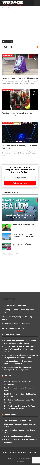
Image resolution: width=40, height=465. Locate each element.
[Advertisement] (20, 24)
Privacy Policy (22, 452)
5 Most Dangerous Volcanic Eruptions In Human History (23, 235)
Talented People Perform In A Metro (17, 113)
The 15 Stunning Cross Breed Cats (17, 436)
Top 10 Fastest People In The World (16, 324)
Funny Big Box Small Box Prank (14, 305)
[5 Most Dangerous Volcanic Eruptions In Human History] (6, 236)
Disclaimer (12, 452)
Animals (20, 211)
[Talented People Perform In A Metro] (20, 99)
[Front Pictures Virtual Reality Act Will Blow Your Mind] (20, 132)
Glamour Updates (12, 334)
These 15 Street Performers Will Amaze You (20, 78)
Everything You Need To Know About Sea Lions (20, 216)
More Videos (10, 414)
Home (5, 452)
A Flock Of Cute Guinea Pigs (13, 328)
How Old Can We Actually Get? (24, 224)
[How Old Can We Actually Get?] (6, 227)
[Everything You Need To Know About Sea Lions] (20, 209)
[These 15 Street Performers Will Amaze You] (20, 64)
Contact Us (33, 452)
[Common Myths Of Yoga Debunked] (6, 246)
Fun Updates (10, 375)
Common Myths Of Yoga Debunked (22, 245)
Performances (7, 55)
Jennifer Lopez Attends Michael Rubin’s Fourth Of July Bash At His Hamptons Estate (19, 349)
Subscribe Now (20, 183)
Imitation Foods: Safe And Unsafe (17, 421)
